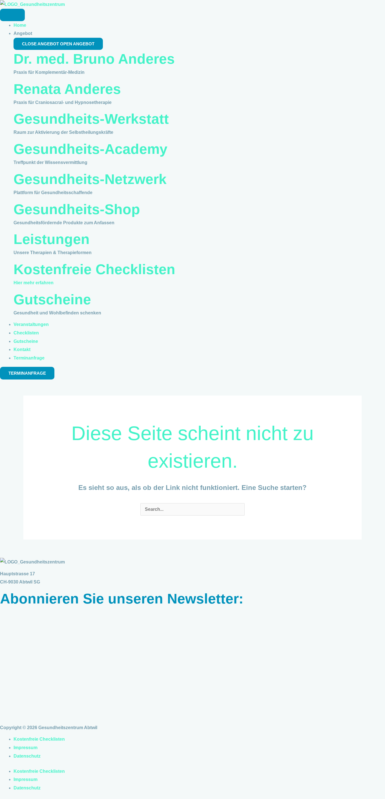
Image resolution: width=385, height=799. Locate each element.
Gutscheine (52, 299)
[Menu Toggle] (12, 15)
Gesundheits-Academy (90, 149)
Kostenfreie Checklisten (94, 269)
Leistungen (52, 239)
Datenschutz (27, 756)
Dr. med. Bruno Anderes (94, 59)
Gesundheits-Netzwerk (90, 179)
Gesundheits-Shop (77, 209)
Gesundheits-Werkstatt (91, 119)
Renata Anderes (67, 89)
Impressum (25, 747)
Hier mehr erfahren (34, 282)
